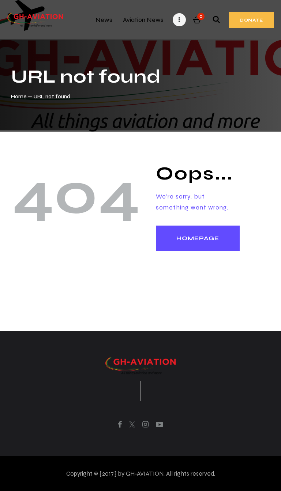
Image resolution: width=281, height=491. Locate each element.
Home (19, 96)
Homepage (197, 238)
